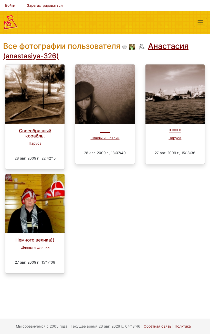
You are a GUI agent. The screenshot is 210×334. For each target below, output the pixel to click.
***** (175, 130)
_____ (105, 130)
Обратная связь (157, 326)
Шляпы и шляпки (104, 138)
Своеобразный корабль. (35, 133)
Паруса (35, 143)
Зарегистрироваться (45, 5)
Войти (10, 5)
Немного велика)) (35, 240)
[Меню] (200, 22)
